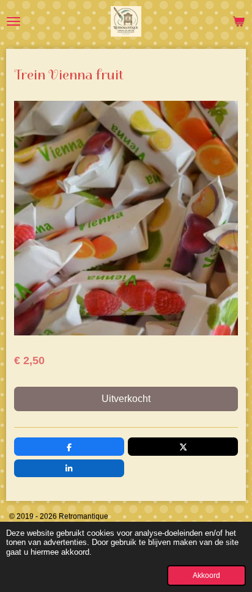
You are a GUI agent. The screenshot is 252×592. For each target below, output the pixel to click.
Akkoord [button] (206, 575)
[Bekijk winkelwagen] (238, 21)
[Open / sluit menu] (13, 21)
